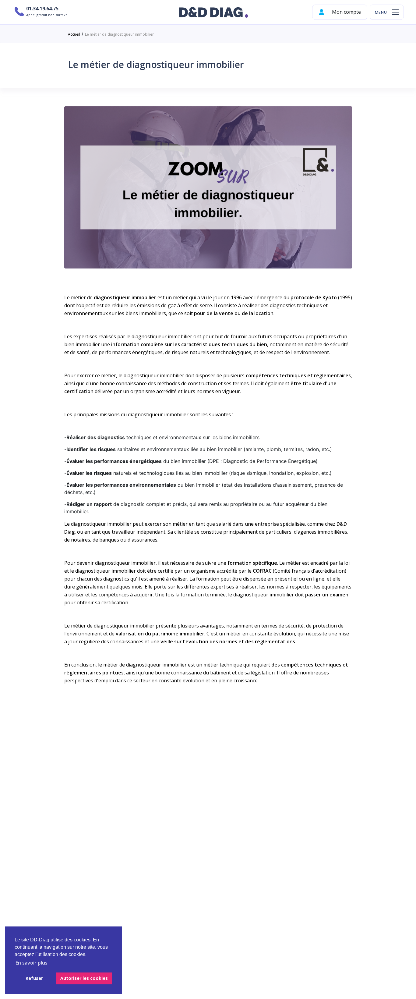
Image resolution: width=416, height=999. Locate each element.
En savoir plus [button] (32, 962)
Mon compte (346, 12)
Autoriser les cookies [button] (84, 978)
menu (381, 12)
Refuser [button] (34, 978)
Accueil (74, 34)
